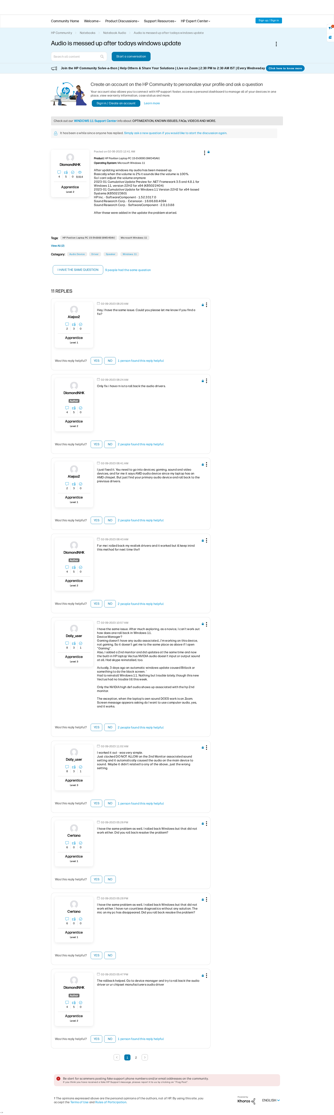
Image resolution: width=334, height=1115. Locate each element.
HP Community (61, 33)
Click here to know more (285, 68)
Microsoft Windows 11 (134, 237)
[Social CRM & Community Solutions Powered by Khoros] (246, 1100)
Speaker (111, 254)
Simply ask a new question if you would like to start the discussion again (175, 133)
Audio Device (77, 254)
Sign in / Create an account (116, 103)
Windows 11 (130, 254)
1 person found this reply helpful (141, 361)
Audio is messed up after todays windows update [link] (169, 33)
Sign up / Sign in (269, 20)
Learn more (152, 103)
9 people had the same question (128, 270)
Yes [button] (96, 361)
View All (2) (57, 245)
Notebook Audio (114, 33)
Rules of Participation (110, 1102)
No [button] (110, 361)
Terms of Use (79, 1102)
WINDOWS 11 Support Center (95, 121)
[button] (204, 152)
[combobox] (79, 56)
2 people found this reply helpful (141, 444)
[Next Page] (145, 1057)
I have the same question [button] (78, 270)
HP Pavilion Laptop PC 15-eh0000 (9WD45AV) (89, 237)
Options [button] (278, 44)
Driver (95, 254)
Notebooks (87, 33)
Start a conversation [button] (131, 56)
